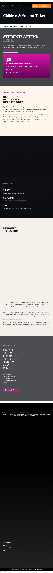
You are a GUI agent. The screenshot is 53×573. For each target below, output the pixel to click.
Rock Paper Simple (38, 569)
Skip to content (4, 1)
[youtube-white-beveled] (21, 472)
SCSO (18, 26)
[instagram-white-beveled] (21, 422)
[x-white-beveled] (21, 505)
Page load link (4, 572)
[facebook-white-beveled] (13, 455)
